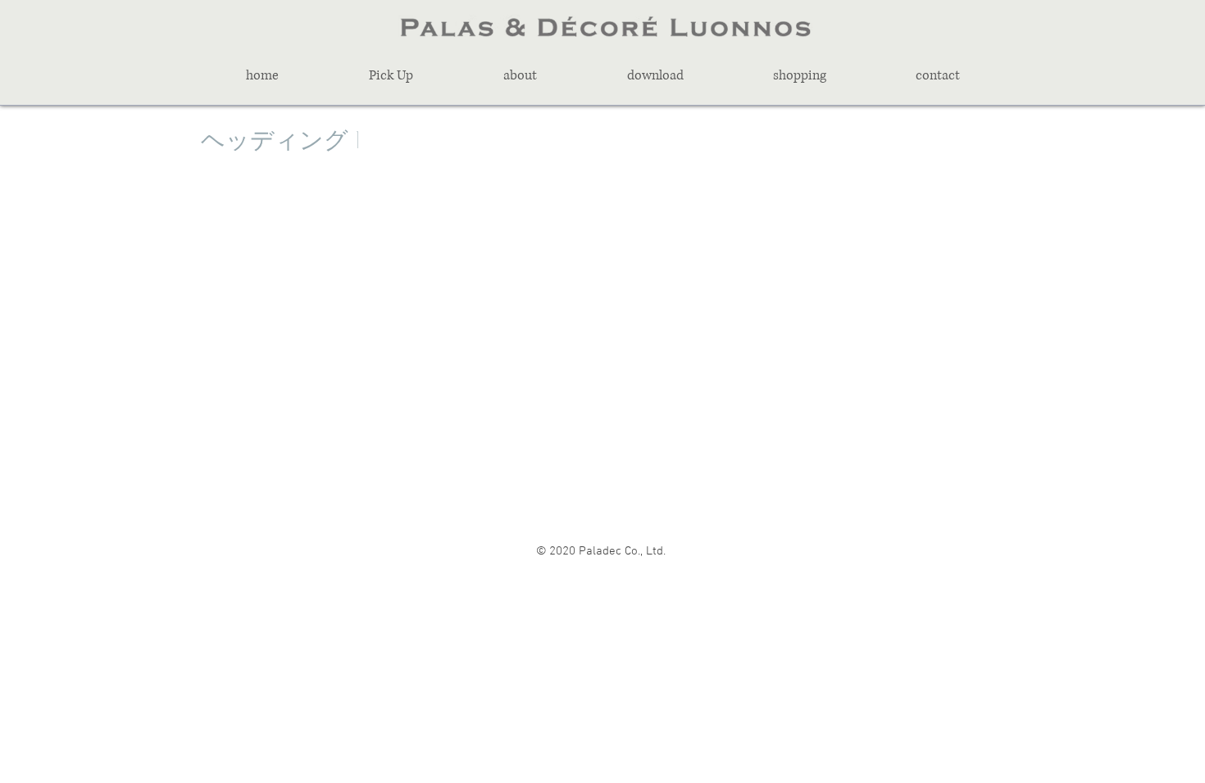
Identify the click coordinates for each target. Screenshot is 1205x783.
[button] (391, 75)
